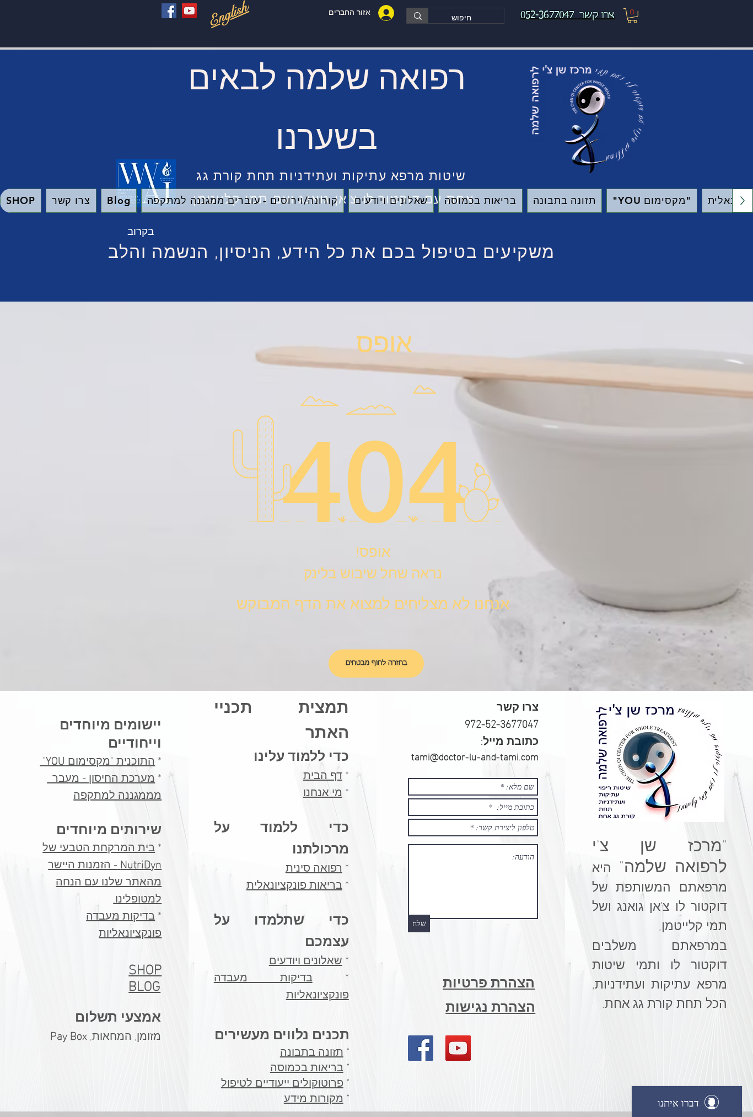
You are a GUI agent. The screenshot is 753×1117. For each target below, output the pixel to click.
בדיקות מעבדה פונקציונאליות (124, 922)
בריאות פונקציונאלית (294, 883)
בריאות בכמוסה (306, 1067)
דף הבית (322, 773)
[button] (632, 15)
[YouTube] (189, 10)
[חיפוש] (417, 15)
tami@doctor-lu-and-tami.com (475, 756)
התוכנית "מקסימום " (97, 759)
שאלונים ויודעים (305, 959)
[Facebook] (169, 10)
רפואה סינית (314, 866)
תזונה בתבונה (311, 1052)
